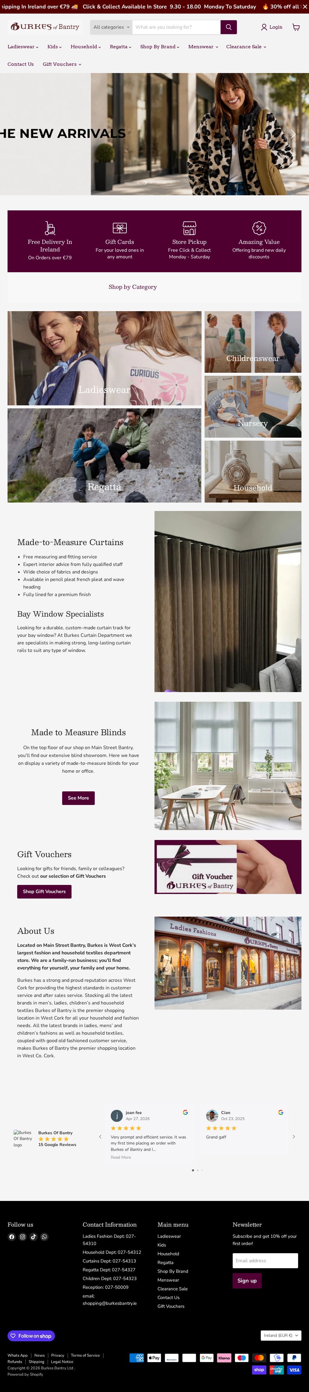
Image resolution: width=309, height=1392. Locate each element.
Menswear (201, 46)
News (39, 1355)
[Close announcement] (305, 7)
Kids (53, 46)
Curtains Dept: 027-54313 (109, 1261)
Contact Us (21, 64)
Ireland (278, 1335)
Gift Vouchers (60, 64)
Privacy (57, 1355)
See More (78, 798)
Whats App (18, 1355)
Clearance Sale (244, 46)
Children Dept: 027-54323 (110, 1278)
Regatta (119, 46)
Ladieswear (22, 46)
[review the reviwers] (185, 1113)
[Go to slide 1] (193, 1170)
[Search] (229, 27)
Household (84, 46)
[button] (17, 134)
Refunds (15, 1362)
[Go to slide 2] (198, 1170)
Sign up (247, 1280)
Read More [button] (121, 1157)
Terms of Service (85, 1355)
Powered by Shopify (25, 1374)
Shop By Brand (158, 46)
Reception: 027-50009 (106, 1287)
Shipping (36, 1362)
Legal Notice (62, 1362)
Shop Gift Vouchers (44, 891)
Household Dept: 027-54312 (112, 1252)
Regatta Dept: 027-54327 (109, 1270)
